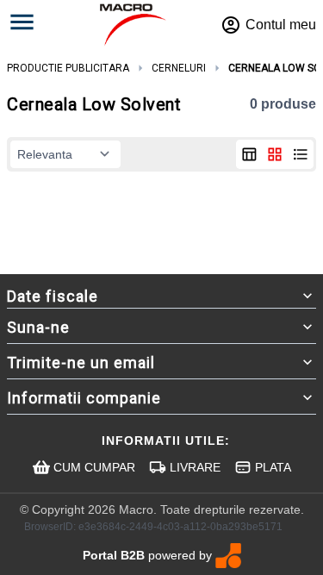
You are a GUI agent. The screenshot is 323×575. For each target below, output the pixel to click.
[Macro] (132, 25)
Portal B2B (114, 555)
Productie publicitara (68, 68)
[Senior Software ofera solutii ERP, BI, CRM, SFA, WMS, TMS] (228, 555)
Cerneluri (179, 68)
